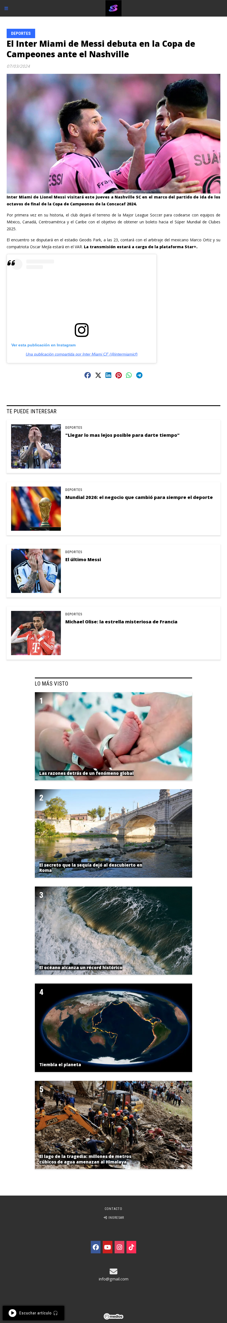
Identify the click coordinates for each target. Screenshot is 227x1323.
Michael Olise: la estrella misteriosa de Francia (121, 621)
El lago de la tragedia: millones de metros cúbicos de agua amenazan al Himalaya (85, 1159)
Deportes (21, 33)
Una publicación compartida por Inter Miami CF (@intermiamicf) (82, 354)
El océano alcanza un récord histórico (80, 967)
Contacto (113, 1209)
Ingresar (115, 1218)
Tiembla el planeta (60, 1064)
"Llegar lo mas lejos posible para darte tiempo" (122, 435)
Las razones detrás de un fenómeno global (86, 773)
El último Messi (83, 559)
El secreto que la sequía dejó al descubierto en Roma (90, 867)
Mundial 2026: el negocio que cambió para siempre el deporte (139, 497)
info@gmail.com (113, 1279)
